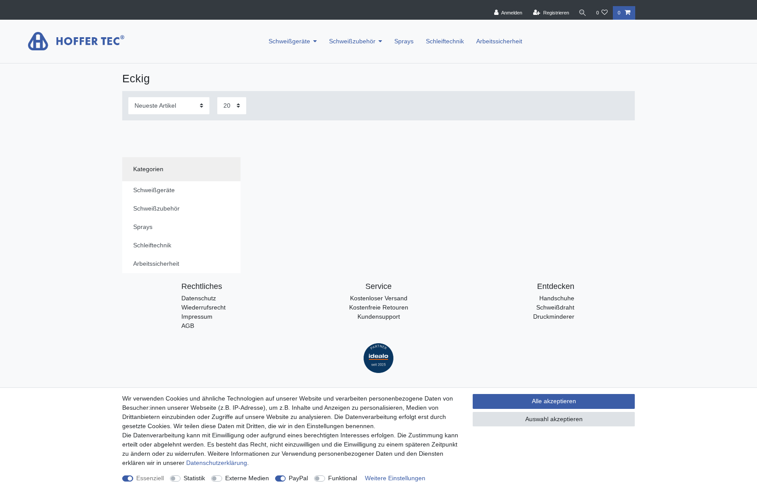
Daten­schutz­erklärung (216, 462)
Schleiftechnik (445, 41)
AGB (187, 325)
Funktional (342, 478)
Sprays (404, 41)
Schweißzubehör (352, 41)
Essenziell (150, 478)
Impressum (196, 316)
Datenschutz (198, 298)
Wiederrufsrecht (203, 307)
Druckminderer (553, 316)
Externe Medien (247, 478)
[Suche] (582, 13)
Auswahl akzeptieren (554, 418)
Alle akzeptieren (554, 401)
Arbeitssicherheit (499, 41)
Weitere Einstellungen (395, 478)
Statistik (194, 478)
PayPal (298, 478)
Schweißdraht (555, 307)
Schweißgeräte (289, 41)
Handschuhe (556, 298)
